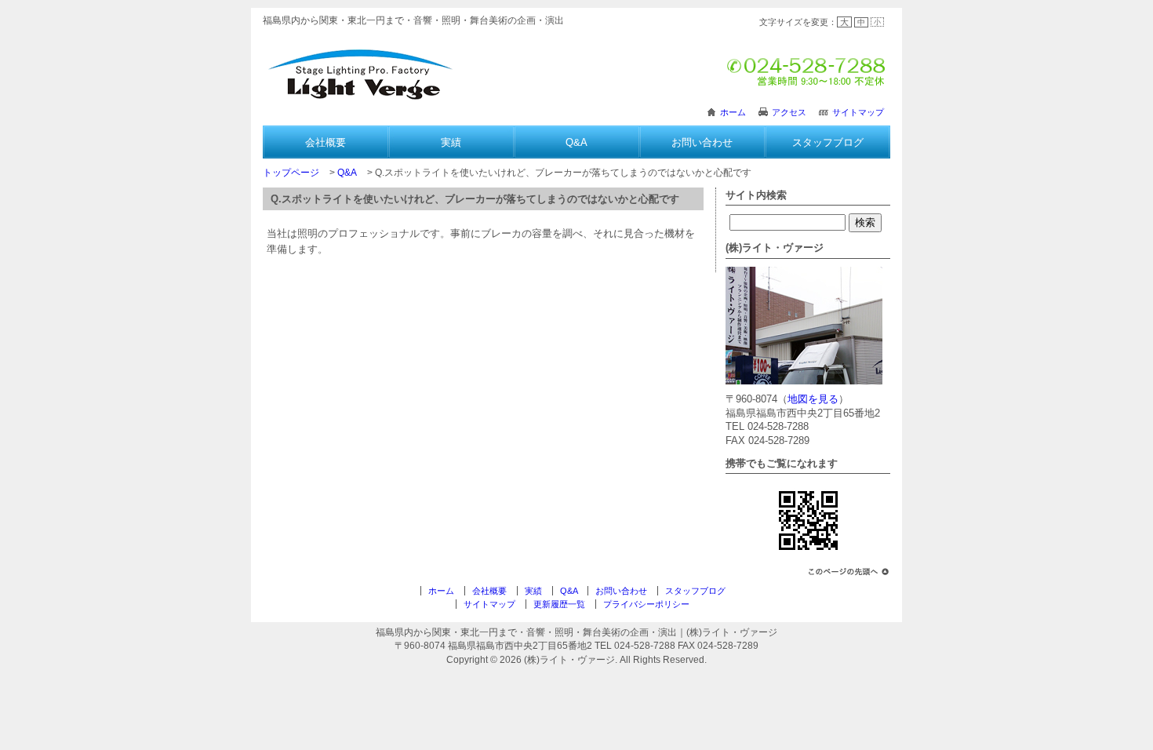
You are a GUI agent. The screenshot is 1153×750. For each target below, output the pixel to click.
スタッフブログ (828, 142)
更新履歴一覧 (559, 604)
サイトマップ (858, 112)
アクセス (789, 112)
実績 (451, 142)
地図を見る (812, 399)
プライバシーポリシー (646, 604)
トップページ (291, 172)
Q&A (576, 142)
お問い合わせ (702, 142)
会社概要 (325, 142)
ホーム (733, 112)
